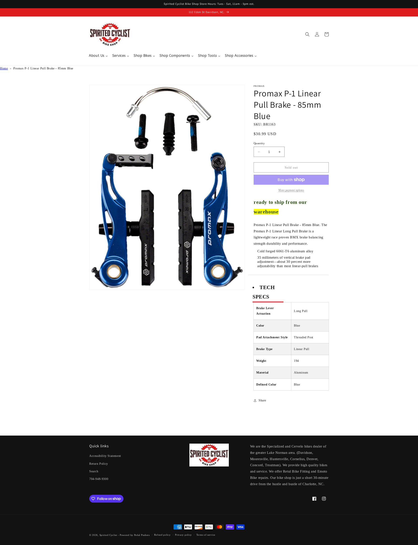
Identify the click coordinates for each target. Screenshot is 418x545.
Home (4, 68)
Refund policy (162, 534)
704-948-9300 (98, 479)
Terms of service (205, 534)
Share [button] (262, 400)
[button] (307, 34)
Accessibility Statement (105, 456)
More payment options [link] (291, 190)
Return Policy (98, 463)
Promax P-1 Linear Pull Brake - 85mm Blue (43, 68)
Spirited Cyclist (108, 535)
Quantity (259, 143)
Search (93, 471)
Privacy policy (183, 534)
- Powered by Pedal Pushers (134, 535)
